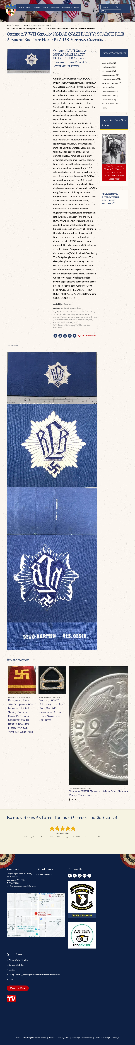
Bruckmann (58, 314)
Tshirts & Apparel (107, 100)
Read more (31, 670)
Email (74, 336)
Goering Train (58, 317)
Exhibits (37, 8)
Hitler (82, 317)
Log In (76, 8)
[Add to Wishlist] (34, 697)
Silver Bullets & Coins (108, 96)
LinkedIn (65, 336)
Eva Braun (74, 314)
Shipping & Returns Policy (82, 1038)
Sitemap (52, 1038)
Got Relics (54, 8)
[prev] (91, 51)
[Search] (117, 7)
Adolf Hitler (61, 312)
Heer (65, 317)
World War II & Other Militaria (70, 308)
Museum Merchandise (109, 79)
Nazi (90, 320)
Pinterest (70, 336)
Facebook (55, 336)
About (28, 8)
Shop (44, 8)
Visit (20, 8)
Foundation (66, 8)
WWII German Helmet (83, 325)
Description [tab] (12, 345)
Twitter (60, 336)
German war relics (85, 314)
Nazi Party (56, 322)
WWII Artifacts (71, 322)
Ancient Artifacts (107, 63)
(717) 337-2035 (13, 883)
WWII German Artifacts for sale (64, 325)
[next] (95, 51)
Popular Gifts (106, 87)
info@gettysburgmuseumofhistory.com (21, 886)
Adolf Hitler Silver (72, 312)
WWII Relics (57, 328)
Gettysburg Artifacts (108, 75)
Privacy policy (63, 1038)
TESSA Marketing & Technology (107, 1038)
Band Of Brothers (84, 312)
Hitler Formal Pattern (61, 320)
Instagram (89, 876)
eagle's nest (66, 314)
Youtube (84, 876)
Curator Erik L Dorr (17, 965)
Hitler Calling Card (90, 317)
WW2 (63, 322)
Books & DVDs (107, 67)
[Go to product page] (22, 680)
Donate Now (17, 988)
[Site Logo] (10, 10)
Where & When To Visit (18, 960)
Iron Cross (84, 320)
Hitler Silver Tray (75, 320)
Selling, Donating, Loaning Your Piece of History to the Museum (34, 975)
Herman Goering (73, 317)
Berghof (94, 312)
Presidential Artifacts (108, 92)
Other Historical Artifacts (110, 83)
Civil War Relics (107, 71)
